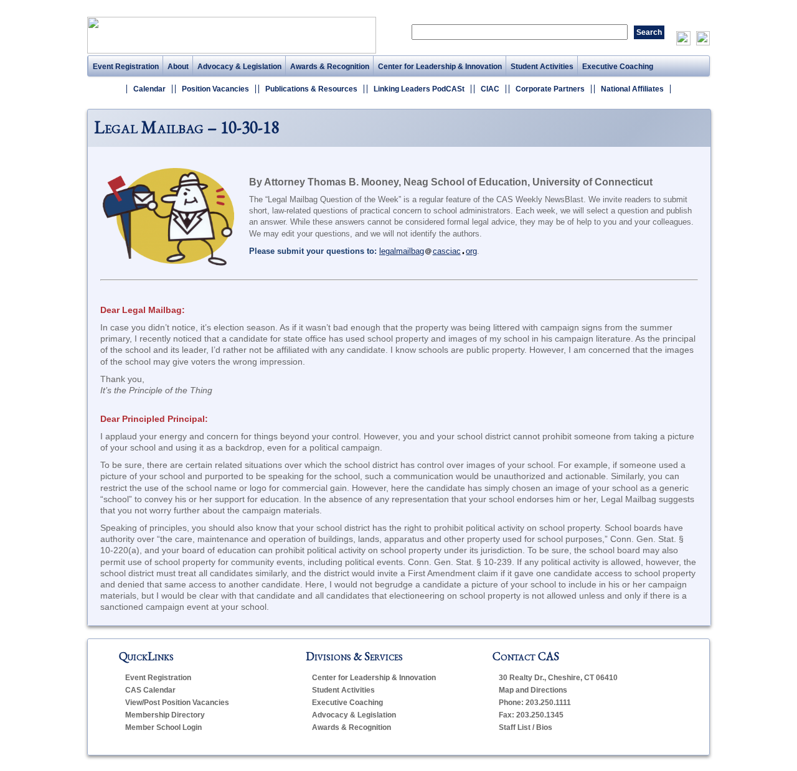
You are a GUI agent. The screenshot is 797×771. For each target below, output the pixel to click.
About (178, 66)
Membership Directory (165, 715)
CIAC (490, 89)
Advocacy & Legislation (239, 66)
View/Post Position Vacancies (177, 702)
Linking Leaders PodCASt (419, 89)
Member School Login (163, 727)
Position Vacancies (215, 89)
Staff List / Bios (525, 727)
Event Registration (126, 66)
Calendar (149, 89)
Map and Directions (533, 690)
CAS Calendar (150, 690)
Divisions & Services (354, 656)
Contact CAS (526, 656)
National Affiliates (632, 89)
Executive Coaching (617, 66)
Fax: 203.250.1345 (531, 715)
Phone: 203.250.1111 (535, 702)
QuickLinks (146, 656)
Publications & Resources (311, 89)
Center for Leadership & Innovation (440, 66)
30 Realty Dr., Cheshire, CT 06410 (558, 677)
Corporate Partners (550, 89)
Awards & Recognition (329, 66)
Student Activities (542, 66)
